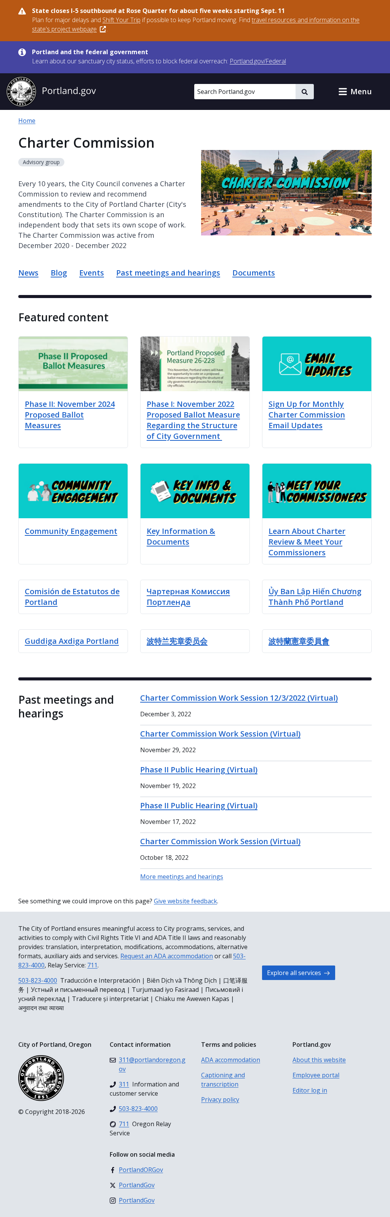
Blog (59, 273)
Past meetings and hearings (168, 273)
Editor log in (309, 1090)
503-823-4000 (37, 980)
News (28, 273)
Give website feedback (185, 901)
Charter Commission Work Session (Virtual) (220, 734)
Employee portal (315, 1075)
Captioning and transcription (223, 1079)
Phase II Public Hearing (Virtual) (198, 769)
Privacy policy (220, 1099)
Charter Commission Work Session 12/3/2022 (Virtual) (239, 698)
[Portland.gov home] (51, 91)
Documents (253, 273)
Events (91, 273)
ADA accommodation (230, 1060)
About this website (319, 1060)
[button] (355, 91)
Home (26, 120)
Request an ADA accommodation (166, 956)
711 (92, 965)
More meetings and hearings (181, 876)
